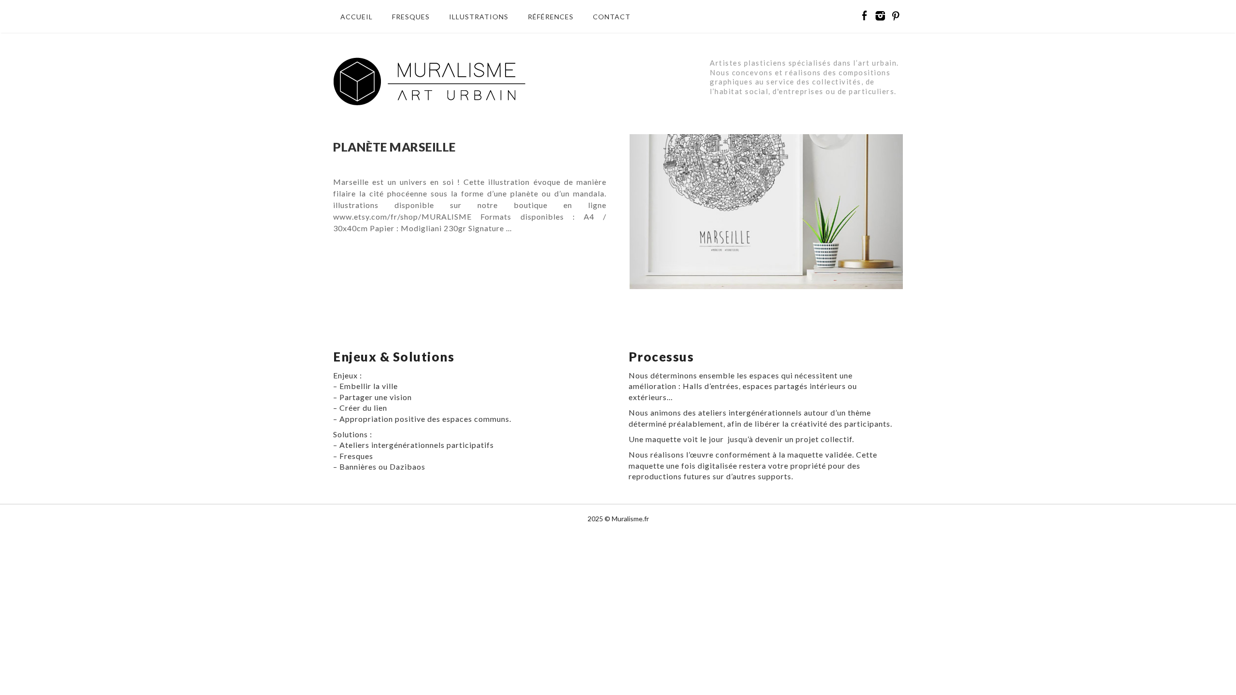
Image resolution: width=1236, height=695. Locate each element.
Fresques (411, 17)
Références (551, 17)
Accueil (356, 17)
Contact (612, 17)
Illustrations (478, 17)
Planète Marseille (394, 146)
